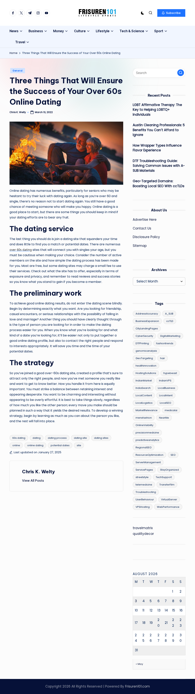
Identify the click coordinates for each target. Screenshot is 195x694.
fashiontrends (164, 343)
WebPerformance (168, 507)
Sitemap (140, 245)
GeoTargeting (144, 358)
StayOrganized (169, 470)
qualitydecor (143, 533)
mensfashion (144, 418)
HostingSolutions (146, 373)
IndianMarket (144, 380)
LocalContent (144, 395)
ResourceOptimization (149, 455)
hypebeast (170, 373)
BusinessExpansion (147, 321)
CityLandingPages (147, 328)
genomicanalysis (146, 351)
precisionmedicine (147, 432)
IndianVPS (165, 380)
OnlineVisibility (144, 425)
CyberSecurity (144, 336)
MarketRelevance (146, 410)
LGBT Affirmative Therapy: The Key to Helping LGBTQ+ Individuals (157, 110)
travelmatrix (143, 528)
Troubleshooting (146, 492)
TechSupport (164, 477)
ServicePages (144, 470)
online (16, 445)
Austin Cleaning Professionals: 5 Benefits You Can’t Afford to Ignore (159, 130)
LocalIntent (166, 395)
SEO (173, 455)
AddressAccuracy (147, 313)
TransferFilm (166, 484)
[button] (171, 13)
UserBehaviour (145, 499)
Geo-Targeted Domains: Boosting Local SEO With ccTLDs (158, 183)
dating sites (101, 438)
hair (162, 358)
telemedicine (144, 484)
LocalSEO (165, 403)
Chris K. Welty (38, 471)
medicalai (171, 410)
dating (37, 438)
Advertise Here (145, 219)
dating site (80, 438)
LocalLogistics (144, 403)
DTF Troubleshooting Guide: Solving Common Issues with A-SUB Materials (159, 166)
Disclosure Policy (146, 237)
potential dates (60, 445)
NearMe (164, 418)
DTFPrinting (142, 343)
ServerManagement (148, 462)
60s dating (18, 438)
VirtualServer (169, 499)
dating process (57, 438)
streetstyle (142, 477)
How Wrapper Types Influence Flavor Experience (157, 148)
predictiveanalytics (147, 440)
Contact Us (142, 228)
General (18, 70)
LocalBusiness (166, 388)
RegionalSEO (144, 447)
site (79, 445)
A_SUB (169, 313)
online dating (35, 445)
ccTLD (169, 321)
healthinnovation (146, 365)
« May (139, 664)
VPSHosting (143, 507)
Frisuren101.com (137, 686)
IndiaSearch (143, 388)
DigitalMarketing (170, 336)
